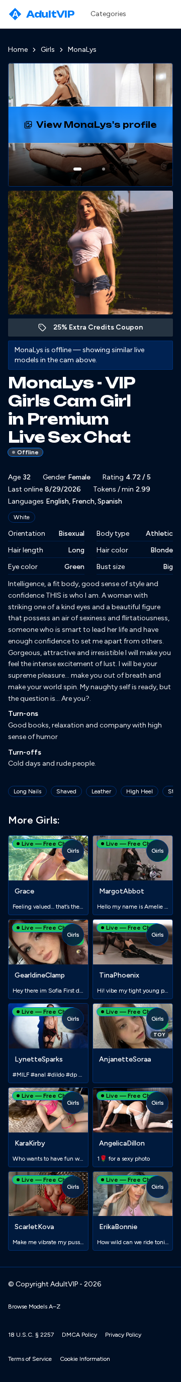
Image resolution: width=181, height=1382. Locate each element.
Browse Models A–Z (34, 1306)
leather (101, 791)
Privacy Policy (123, 1334)
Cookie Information (85, 1358)
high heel (139, 791)
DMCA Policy (79, 1334)
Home (18, 49)
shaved (66, 791)
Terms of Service (30, 1358)
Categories (108, 14)
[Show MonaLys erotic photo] (77, 169)
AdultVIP (43, 14)
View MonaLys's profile (104, 128)
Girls (48, 49)
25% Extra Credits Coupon (103, 330)
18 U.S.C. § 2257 (31, 1334)
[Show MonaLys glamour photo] (104, 169)
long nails (27, 791)
